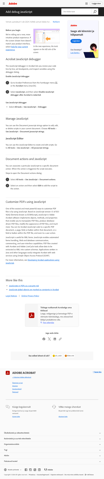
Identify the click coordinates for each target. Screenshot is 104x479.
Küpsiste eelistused (57, 475)
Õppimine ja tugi (17, 383)
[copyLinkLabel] (60, 340)
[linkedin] (39, 469)
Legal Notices (11, 296)
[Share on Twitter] (49, 340)
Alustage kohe (63, 416)
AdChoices (90, 475)
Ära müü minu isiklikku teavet (74, 475)
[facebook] (26, 469)
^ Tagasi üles (97, 372)
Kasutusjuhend (16, 389)
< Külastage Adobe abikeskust (21, 377)
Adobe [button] (6, 455)
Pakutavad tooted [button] (10, 461)
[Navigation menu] (4, 3)
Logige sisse (96, 3)
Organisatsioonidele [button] (11, 444)
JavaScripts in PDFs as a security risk (24, 286)
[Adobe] (13, 3)
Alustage (15, 386)
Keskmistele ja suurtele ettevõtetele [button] (17, 439)
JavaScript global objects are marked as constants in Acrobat (34, 289)
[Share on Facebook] (43, 340)
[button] (86, 4)
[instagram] (30, 469)
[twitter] (35, 469)
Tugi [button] (5, 450)
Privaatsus (32, 475)
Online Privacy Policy (30, 296)
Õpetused (15, 392)
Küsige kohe (16, 416)
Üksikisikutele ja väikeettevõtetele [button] (16, 433)
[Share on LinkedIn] (54, 340)
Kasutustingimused (43, 475)
